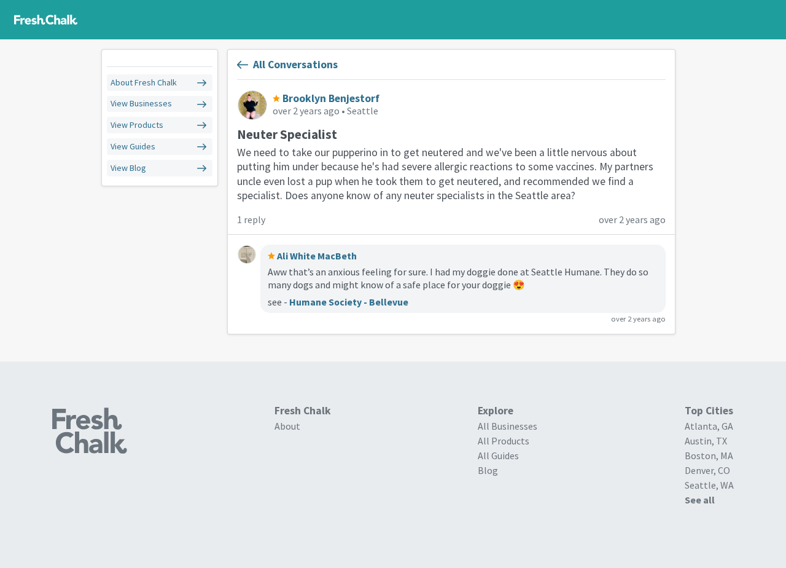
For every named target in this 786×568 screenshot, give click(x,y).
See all (700, 500)
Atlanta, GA (709, 426)
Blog (488, 470)
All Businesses (507, 426)
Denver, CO (707, 470)
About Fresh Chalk (144, 82)
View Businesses (141, 103)
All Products (503, 441)
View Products (137, 125)
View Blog (128, 168)
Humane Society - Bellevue (348, 302)
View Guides (133, 146)
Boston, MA (709, 455)
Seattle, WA (709, 485)
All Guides (498, 455)
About (287, 426)
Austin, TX (706, 441)
